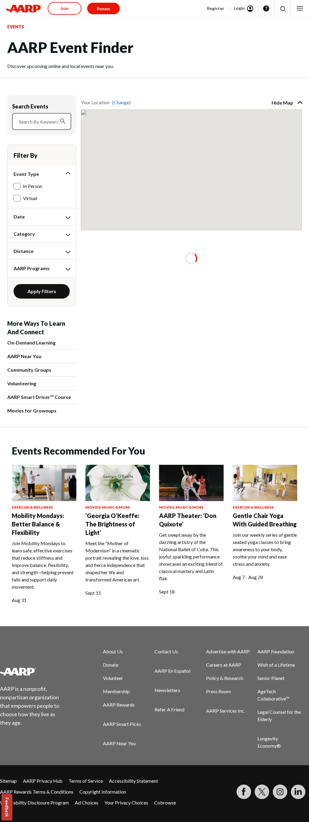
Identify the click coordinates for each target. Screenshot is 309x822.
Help (266, 8)
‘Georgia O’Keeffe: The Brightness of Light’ (112, 524)
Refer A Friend (169, 709)
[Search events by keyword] (63, 121)
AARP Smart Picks (122, 724)
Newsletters (167, 690)
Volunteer (113, 678)
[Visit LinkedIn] (298, 792)
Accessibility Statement (133, 781)
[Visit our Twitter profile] (262, 792)
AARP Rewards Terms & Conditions (36, 791)
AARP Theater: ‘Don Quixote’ (187, 520)
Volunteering (21, 383)
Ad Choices (86, 802)
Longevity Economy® (269, 742)
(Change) (121, 102)
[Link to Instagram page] (280, 792)
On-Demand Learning (31, 342)
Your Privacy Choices (126, 802)
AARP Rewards (119, 704)
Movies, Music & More (107, 507)
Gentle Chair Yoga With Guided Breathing (265, 520)
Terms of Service (85, 781)
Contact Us (166, 651)
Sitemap (8, 781)
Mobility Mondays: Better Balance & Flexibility (38, 524)
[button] (283, 9)
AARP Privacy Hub (42, 781)
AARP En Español (172, 671)
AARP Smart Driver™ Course (39, 397)
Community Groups (29, 370)
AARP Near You (24, 356)
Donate (110, 665)
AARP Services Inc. (225, 711)
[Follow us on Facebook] (244, 792)
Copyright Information (102, 791)
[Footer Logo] (33, 671)
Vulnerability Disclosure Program (34, 802)
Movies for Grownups (31, 410)
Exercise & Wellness (32, 507)
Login (239, 8)
